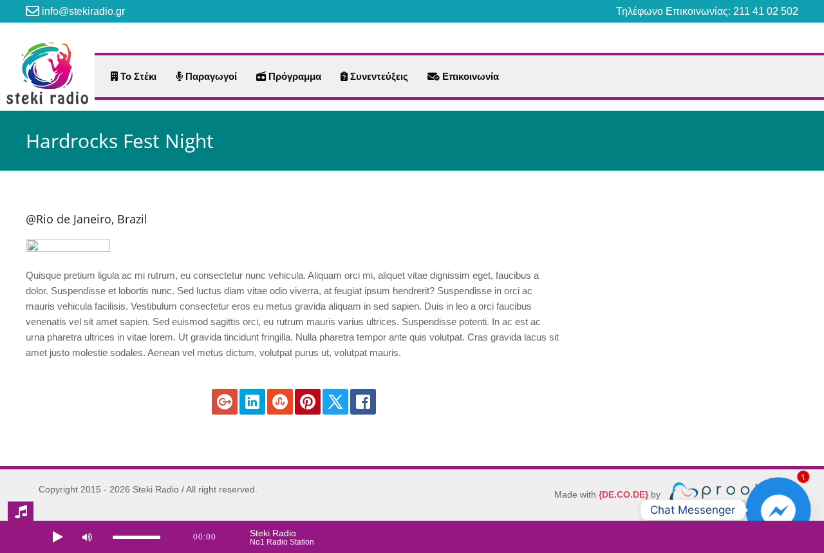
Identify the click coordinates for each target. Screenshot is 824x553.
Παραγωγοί (210, 76)
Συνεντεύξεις (378, 76)
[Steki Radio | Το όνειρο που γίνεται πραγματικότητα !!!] (47, 73)
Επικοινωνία (469, 76)
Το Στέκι (137, 76)
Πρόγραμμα (293, 76)
